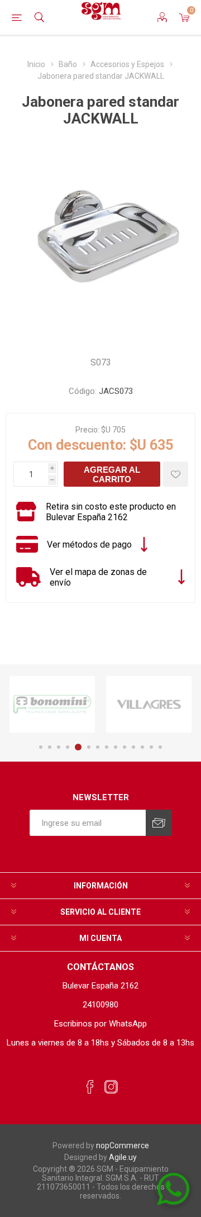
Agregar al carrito (112, 474)
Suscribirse (159, 823)
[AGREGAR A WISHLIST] (175, 474)
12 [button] (142, 747)
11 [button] (133, 747)
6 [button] (88, 747)
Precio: (87, 429)
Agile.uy (123, 1157)
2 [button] (49, 747)
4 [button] (67, 747)
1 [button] (40, 747)
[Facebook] (90, 1087)
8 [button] (106, 747)
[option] (52, 704)
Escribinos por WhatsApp (100, 1024)
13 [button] (151, 747)
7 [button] (97, 747)
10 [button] (124, 747)
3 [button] (58, 747)
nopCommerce (122, 1145)
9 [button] (115, 747)
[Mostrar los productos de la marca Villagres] (149, 704)
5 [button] (78, 747)
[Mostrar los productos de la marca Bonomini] (52, 704)
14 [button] (160, 747)
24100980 (100, 1005)
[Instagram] (111, 1087)
